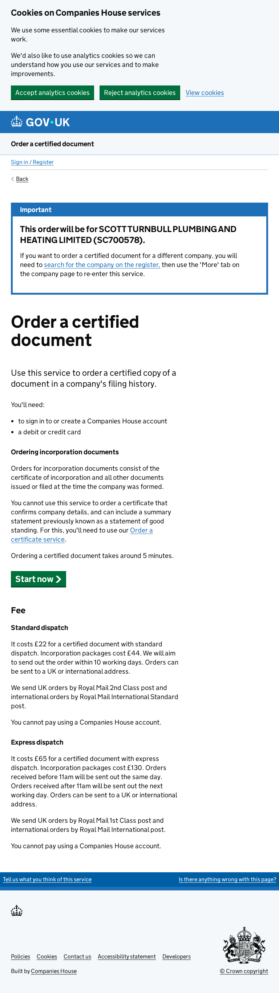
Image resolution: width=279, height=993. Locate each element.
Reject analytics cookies (140, 92)
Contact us (77, 956)
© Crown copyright (244, 971)
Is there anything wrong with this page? (227, 879)
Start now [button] (34, 579)
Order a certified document (52, 144)
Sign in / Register (32, 162)
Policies (20, 956)
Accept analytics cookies (52, 92)
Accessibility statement (127, 956)
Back (22, 178)
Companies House (54, 971)
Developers (176, 956)
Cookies (47, 956)
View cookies (205, 92)
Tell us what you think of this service (47, 879)
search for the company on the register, (102, 264)
